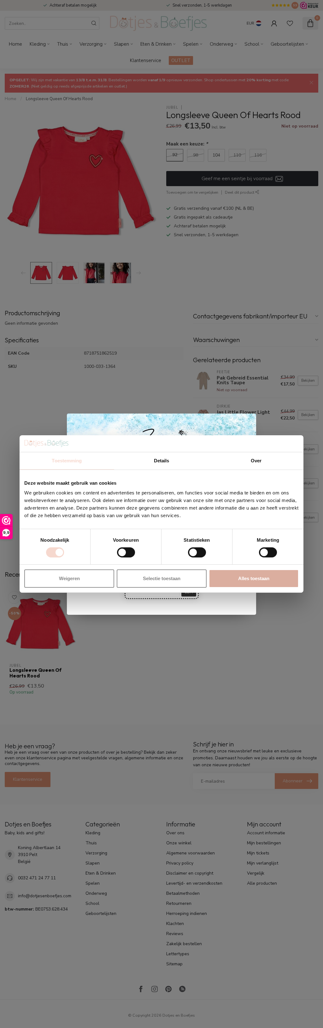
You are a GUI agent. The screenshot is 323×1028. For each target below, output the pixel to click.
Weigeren (69, 578)
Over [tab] (256, 460)
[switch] (126, 552)
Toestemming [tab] (67, 460)
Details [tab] (161, 460)
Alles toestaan (253, 578)
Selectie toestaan (161, 578)
